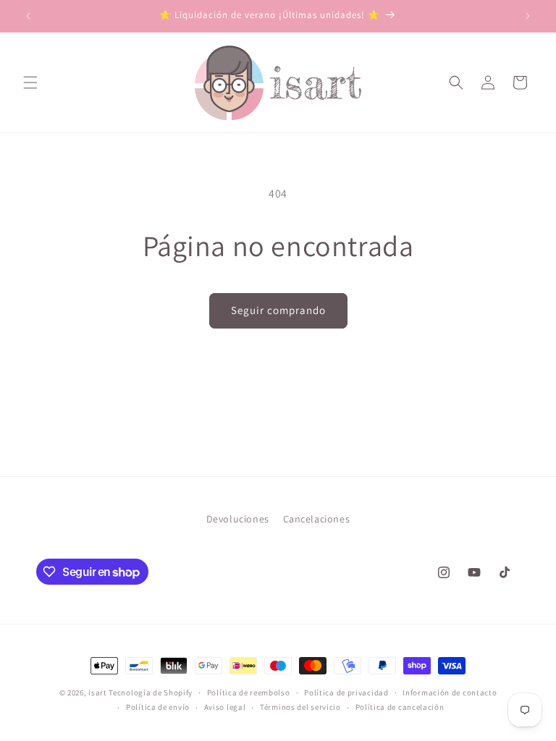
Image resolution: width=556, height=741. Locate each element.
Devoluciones (237, 518)
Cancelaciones (316, 518)
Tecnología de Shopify (151, 692)
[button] (30, 82)
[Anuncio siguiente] (528, 16)
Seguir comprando (278, 310)
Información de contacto (450, 692)
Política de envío (158, 707)
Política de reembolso (248, 692)
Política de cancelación (400, 707)
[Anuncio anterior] (28, 16)
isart (97, 692)
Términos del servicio (300, 707)
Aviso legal (225, 707)
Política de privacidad (346, 692)
